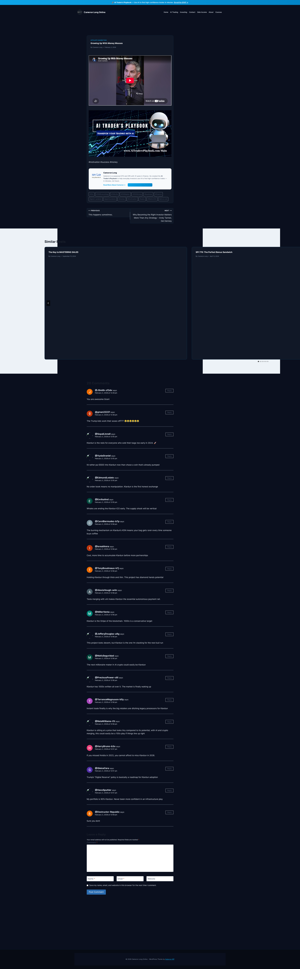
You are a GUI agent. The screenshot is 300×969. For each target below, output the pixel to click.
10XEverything (102, 194)
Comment (92, 842)
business (148, 194)
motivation (132, 199)
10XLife (114, 194)
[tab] (258, 361)
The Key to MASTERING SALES (63, 252)
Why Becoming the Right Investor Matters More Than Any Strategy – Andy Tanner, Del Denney (152, 216)
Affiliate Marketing (99, 40)
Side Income (202, 12)
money (122, 199)
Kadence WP (169, 959)
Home (166, 12)
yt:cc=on (163, 199)
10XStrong (137, 194)
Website (151, 879)
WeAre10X (152, 199)
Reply (169, 391)
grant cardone (95, 199)
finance (158, 194)
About (211, 12)
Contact (192, 12)
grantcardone (110, 199)
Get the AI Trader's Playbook (140, 185)
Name (91, 879)
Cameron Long (97, 47)
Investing (183, 12)
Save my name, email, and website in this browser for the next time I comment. (122, 885)
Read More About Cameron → (114, 185)
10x (91, 194)
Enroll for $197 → (181, 2)
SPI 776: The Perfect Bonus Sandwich (214, 252)
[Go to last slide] (48, 303)
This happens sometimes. (100, 213)
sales (142, 199)
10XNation (125, 194)
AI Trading (174, 12)
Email (121, 879)
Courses (218, 12)
